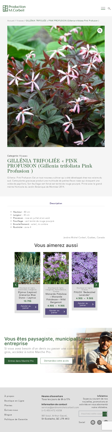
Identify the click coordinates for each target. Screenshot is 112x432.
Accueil (10, 20)
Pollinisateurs (60, 289)
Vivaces (20, 20)
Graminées (22, 289)
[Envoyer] (105, 414)
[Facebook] (93, 422)
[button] (103, 8)
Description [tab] (56, 203)
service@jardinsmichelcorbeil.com (60, 407)
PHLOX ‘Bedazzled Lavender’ (84, 294)
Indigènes (32, 289)
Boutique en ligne (27, 288)
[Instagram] (99, 422)
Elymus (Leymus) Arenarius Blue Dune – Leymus (27, 295)
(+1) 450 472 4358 (52, 410)
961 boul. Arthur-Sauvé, (54, 415)
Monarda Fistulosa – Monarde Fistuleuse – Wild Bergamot (56, 298)
